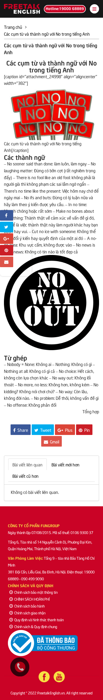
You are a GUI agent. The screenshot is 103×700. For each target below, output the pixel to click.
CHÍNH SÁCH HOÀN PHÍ (32, 598)
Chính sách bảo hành (29, 605)
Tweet (45, 430)
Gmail (54, 441)
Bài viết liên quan (27, 464)
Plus (68, 430)
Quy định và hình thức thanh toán (39, 619)
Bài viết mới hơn (65, 464)
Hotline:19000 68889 (65, 8)
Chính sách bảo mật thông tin (36, 592)
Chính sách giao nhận (29, 612)
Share (22, 430)
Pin (86, 430)
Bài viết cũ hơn (25, 476)
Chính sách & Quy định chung (35, 626)
